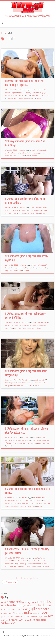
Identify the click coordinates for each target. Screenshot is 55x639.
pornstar (35, 325)
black (36, 561)
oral (45, 563)
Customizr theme (45, 636)
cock (49, 605)
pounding (9, 98)
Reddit (39, 98)
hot (22, 153)
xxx (33, 98)
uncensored (22, 98)
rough (7, 328)
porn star (42, 153)
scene (45, 617)
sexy (15, 156)
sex (15, 98)
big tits (14, 93)
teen (23, 156)
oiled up (35, 153)
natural (34, 503)
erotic (34, 93)
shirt (15, 271)
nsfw (44, 95)
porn (48, 95)
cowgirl (8, 210)
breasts (28, 605)
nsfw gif (12, 636)
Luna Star (21, 95)
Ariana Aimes (17, 561)
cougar (3, 609)
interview (38, 383)
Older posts (10, 582)
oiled (30, 153)
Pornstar (22, 90)
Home (3, 33)
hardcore (8, 95)
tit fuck (27, 620)
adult (34, 90)
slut (20, 328)
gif (45, 93)
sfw (19, 156)
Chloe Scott (15, 500)
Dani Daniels (16, 210)
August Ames (10, 440)
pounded (34, 443)
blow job (42, 561)
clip (30, 93)
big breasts (20, 440)
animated (39, 90)
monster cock (36, 95)
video (29, 98)
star (16, 619)
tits (15, 506)
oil (26, 153)
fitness (14, 609)
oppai (35, 613)
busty (26, 93)
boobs (20, 93)
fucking (40, 93)
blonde (18, 383)
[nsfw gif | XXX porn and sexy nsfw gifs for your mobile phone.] (27, 7)
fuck (18, 609)
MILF (28, 95)
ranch (15, 213)
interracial (16, 503)
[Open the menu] (51, 22)
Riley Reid (8, 156)
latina (15, 95)
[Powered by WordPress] (25, 635)
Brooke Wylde (22, 268)
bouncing (20, 606)
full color (13, 153)
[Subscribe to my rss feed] (3, 23)
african (42, 558)
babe (7, 383)
